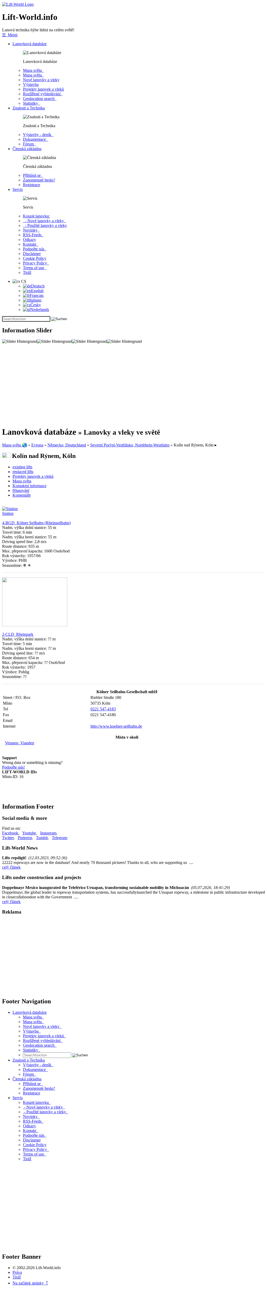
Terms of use (34, 268)
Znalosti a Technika (29, 108)
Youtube (29, 833)
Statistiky (31, 103)
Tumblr (42, 837)
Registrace (31, 184)
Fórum (29, 144)
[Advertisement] (133, 385)
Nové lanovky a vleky (41, 80)
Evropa (37, 445)
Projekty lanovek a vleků (43, 89)
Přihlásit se (33, 175)
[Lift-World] (18, 4)
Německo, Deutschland (66, 445)
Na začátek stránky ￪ (30, 1283)
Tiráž (27, 272)
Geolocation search (40, 98)
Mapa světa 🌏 (14, 445)
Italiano (35, 300)
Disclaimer (32, 253)
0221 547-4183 (103, 709)
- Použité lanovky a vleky (45, 225)
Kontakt (30, 244)
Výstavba (31, 84)
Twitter (8, 837)
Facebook (10, 833)
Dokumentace (35, 139)
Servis (18, 189)
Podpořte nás (34, 249)
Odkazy (29, 239)
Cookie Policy (34, 258)
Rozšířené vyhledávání (43, 94)
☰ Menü (9, 35)
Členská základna (27, 148)
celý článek (11, 867)
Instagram (48, 833)
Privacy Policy (36, 263)
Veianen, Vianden (19, 743)
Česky (36, 305)
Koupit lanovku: (36, 216)
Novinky (31, 230)
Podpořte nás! (13, 767)
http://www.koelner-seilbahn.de (116, 726)
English (37, 290)
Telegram (59, 837)
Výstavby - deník (38, 134)
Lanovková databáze (30, 44)
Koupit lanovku (37, 1102)
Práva (17, 1272)
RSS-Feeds (33, 235)
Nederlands (39, 309)
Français (37, 295)
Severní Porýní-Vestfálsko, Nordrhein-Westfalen (129, 445)
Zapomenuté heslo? (39, 180)
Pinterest (25, 837)
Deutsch (38, 286)
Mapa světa (33, 70)
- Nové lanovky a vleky (44, 221)
